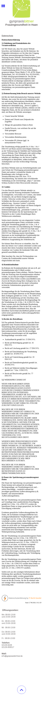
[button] (21, 690)
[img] (21, 9)
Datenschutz (7, 36)
